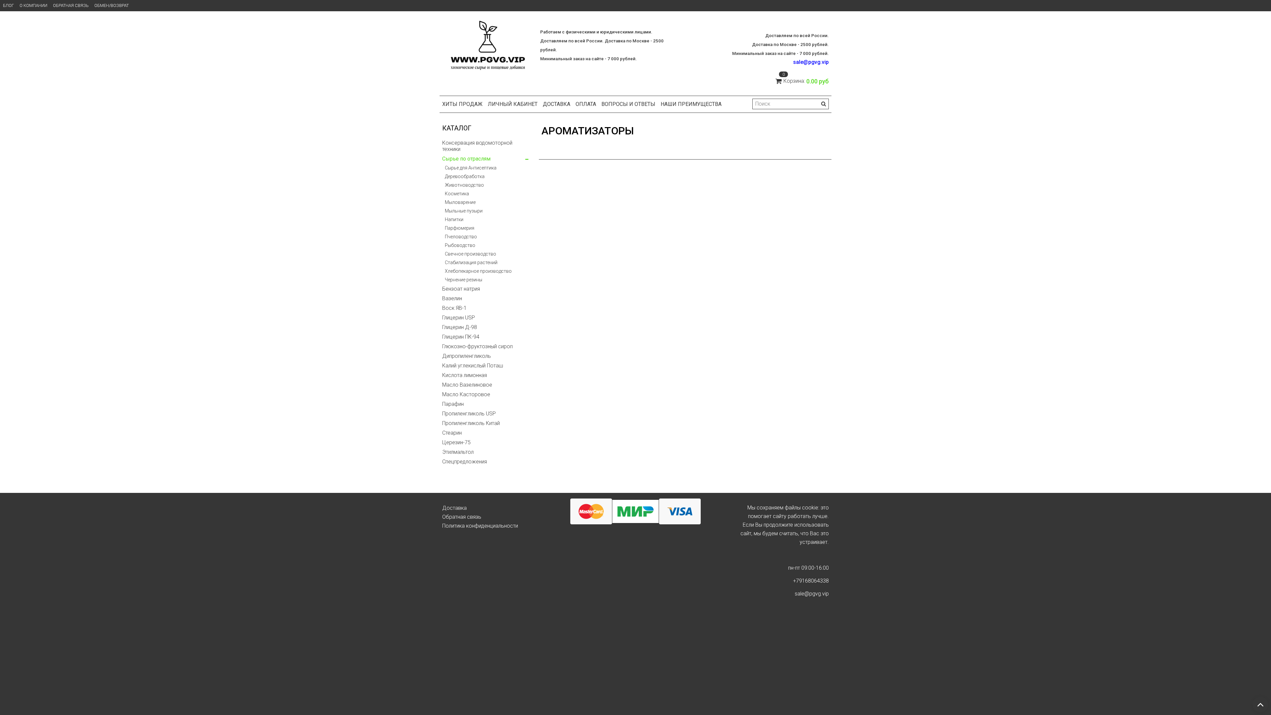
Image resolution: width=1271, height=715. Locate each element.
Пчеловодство (461, 236)
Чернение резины (463, 279)
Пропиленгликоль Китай (471, 423)
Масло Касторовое (466, 394)
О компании (33, 5)
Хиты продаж (462, 104)
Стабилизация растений (471, 262)
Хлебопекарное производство (478, 271)
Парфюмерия (459, 228)
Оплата (586, 104)
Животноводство (464, 185)
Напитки (454, 219)
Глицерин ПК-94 (460, 337)
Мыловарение (460, 202)
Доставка (556, 104)
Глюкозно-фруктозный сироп (477, 346)
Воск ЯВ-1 (454, 308)
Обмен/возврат (111, 5)
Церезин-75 (456, 442)
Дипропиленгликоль (466, 356)
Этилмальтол (458, 452)
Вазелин (452, 298)
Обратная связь (71, 5)
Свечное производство (470, 254)
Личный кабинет (513, 104)
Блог (8, 5)
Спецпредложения (464, 461)
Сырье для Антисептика (470, 167)
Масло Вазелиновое (467, 385)
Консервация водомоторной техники (477, 146)
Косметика (457, 193)
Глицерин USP (458, 317)
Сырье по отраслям (466, 159)
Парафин (453, 404)
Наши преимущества (691, 104)
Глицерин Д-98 (459, 327)
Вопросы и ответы (628, 104)
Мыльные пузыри (464, 211)
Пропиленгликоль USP (469, 413)
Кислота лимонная (464, 375)
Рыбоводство (460, 245)
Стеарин (452, 433)
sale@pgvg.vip (811, 62)
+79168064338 (811, 581)
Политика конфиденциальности (480, 526)
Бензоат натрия (461, 289)
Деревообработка (465, 176)
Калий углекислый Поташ (472, 365)
